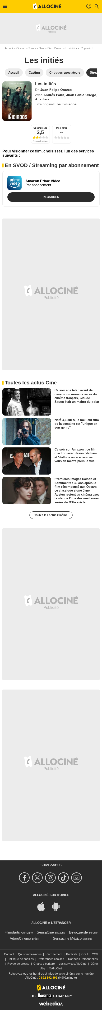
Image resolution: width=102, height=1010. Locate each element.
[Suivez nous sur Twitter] (38, 877)
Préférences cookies (51, 959)
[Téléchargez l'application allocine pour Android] (58, 906)
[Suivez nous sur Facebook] (25, 877)
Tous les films (36, 48)
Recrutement (54, 954)
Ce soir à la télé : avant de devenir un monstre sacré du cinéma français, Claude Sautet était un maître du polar (77, 396)
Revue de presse (18, 963)
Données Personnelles (83, 959)
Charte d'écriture (44, 963)
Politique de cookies (21, 959)
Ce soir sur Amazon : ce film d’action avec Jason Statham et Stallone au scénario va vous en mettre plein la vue (76, 455)
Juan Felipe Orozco (56, 90)
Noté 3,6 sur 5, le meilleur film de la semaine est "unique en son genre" (77, 423)
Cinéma (20, 48)
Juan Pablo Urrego (81, 95)
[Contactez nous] (77, 877)
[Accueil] (47, 6)
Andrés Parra (53, 95)
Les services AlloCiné (73, 963)
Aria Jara (42, 99)
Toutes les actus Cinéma (51, 515)
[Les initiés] (17, 101)
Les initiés (71, 48)
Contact (9, 954)
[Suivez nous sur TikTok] (64, 877)
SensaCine (45, 932)
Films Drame (54, 48)
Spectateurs (40, 127)
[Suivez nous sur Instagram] (51, 877)
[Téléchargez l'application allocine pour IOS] (44, 906)
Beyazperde (78, 932)
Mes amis (61, 127)
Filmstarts (12, 932)
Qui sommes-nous (30, 954)
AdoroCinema (20, 938)
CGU (84, 954)
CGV (95, 954)
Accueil (9, 48)
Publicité (71, 954)
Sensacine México (67, 938)
